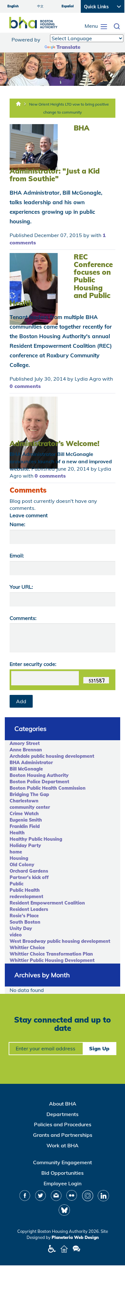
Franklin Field (25, 826)
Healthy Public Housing (36, 839)
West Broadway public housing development (60, 941)
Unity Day (21, 928)
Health (17, 833)
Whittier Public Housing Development (52, 960)
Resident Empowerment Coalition (47, 903)
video (16, 935)
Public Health (25, 890)
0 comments (25, 386)
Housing (19, 858)
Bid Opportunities (62, 1173)
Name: (17, 524)
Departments (62, 1114)
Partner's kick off (29, 877)
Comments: (23, 618)
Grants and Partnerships (62, 1135)
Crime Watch (24, 813)
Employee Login (62, 1183)
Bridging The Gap (29, 794)
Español (68, 6)
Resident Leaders (29, 909)
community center (30, 807)
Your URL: (21, 587)
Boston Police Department (39, 782)
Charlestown (24, 801)
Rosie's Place (24, 916)
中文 (40, 6)
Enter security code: (33, 664)
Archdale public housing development (52, 756)
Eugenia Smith (26, 820)
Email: (17, 555)
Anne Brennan (26, 750)
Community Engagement (62, 1162)
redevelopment (26, 896)
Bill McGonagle (26, 769)
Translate (68, 47)
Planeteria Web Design (75, 1237)
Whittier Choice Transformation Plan (51, 954)
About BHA (62, 1103)
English (13, 6)
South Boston (25, 922)
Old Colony (22, 865)
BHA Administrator (31, 762)
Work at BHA (62, 1145)
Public (16, 884)
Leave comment (29, 515)
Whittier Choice (27, 947)
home (16, 852)
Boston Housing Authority (39, 775)
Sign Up (99, 1048)
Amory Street (25, 743)
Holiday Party (25, 845)
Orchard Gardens (29, 871)
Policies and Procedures (62, 1124)
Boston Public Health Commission (48, 788)
